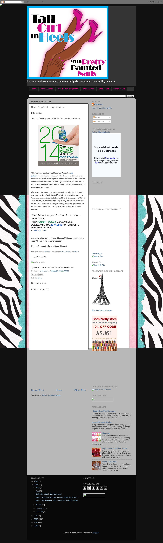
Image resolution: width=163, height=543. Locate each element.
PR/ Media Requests (68, 89)
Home (34, 89)
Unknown (98, 104)
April (38, 491)
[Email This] (32, 274)
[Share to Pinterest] (42, 274)
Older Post (80, 390)
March (39, 505)
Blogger (96, 533)
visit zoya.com (40, 230)
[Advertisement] (58, 369)
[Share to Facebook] (39, 274)
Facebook (47, 251)
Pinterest (76, 251)
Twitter (62, 251)
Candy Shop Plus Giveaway (104, 411)
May (38, 488)
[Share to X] (37, 274)
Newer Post (37, 390)
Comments (99, 122)
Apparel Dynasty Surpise (102, 422)
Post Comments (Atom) (51, 395)
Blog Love (106, 433)
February (40, 508)
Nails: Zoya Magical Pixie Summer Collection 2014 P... (57, 497)
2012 (36, 519)
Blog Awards (47, 89)
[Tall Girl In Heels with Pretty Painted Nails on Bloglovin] (101, 304)
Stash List (119, 89)
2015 (36, 481)
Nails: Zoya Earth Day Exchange (49, 494)
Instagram (67, 251)
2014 (36, 485)
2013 (36, 516)
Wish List (104, 89)
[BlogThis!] (35, 274)
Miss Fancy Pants (109, 462)
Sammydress (97, 254)
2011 (36, 523)
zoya (40, 278)
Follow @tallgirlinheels (101, 132)
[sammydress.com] (98, 256)
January (39, 512)
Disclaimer (88, 89)
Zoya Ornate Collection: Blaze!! (114, 448)
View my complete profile (102, 108)
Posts (97, 117)
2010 (36, 526)
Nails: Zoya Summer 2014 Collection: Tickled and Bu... (57, 501)
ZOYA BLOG (56, 225)
